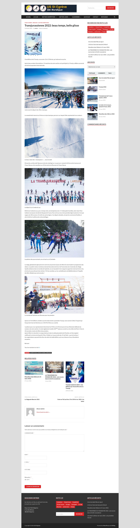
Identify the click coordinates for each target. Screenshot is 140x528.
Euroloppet (105, 29)
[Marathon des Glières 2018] (92, 114)
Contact (95, 17)
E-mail (27, 462)
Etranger (99, 29)
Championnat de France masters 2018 (105, 96)
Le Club (35, 17)
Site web (27, 469)
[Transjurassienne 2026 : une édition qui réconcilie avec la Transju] (75, 372)
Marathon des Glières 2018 (106, 114)
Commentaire (29, 433)
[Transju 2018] (92, 87)
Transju (104, 31)
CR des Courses (28, 22)
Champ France (98, 27)
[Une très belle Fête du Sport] (92, 78)
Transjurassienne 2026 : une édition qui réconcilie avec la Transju (74, 386)
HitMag (113, 525)
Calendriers (76, 17)
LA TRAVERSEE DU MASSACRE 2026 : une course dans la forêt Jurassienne (54, 377)
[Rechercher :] (101, 8)
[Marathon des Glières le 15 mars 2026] (34, 368)
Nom (26, 454)
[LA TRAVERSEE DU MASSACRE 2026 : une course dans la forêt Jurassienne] (54, 367)
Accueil (28, 17)
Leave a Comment (43, 28)
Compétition (33, 352)
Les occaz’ (87, 17)
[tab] (91, 73)
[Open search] (114, 17)
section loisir (97, 31)
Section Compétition (48, 17)
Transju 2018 (102, 87)
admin (36, 28)
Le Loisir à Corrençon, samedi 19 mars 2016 (105, 105)
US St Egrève (37, 525)
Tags (109, 73)
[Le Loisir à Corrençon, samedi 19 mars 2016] (92, 105)
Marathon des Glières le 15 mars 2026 (98, 47)
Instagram (104, 17)
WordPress (106, 525)
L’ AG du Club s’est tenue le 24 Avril (98, 44)
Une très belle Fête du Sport (96, 41)
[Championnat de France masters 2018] (92, 96)
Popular (92, 73)
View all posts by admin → (43, 412)
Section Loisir (63, 17)
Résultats (35, 22)
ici (39, 347)
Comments (101, 73)
